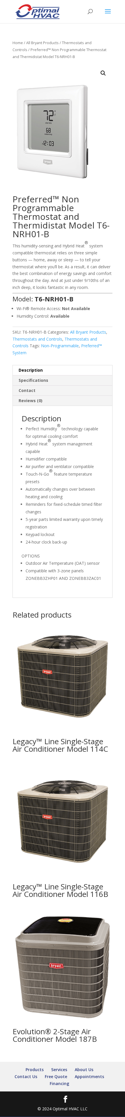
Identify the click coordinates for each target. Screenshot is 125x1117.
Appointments (89, 1076)
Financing (59, 1083)
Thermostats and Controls (37, 339)
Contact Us (26, 1076)
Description (31, 370)
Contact (27, 390)
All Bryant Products (42, 42)
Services (59, 1069)
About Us (84, 1069)
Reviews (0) (30, 400)
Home (17, 42)
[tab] (62, 370)
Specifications (33, 380)
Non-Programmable (60, 345)
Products (35, 1069)
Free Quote (56, 1076)
